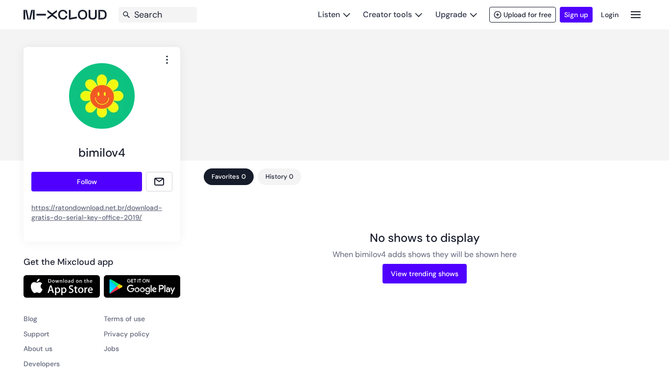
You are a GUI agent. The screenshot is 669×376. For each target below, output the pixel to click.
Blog (30, 318)
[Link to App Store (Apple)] (62, 286)
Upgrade (451, 14)
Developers (42, 363)
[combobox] (167, 60)
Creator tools (387, 14)
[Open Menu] (635, 14)
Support (36, 333)
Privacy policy (126, 333)
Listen (329, 14)
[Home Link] (65, 15)
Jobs (111, 348)
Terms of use (124, 318)
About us (38, 348)
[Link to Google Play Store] (142, 286)
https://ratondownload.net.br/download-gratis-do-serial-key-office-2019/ (96, 212)
